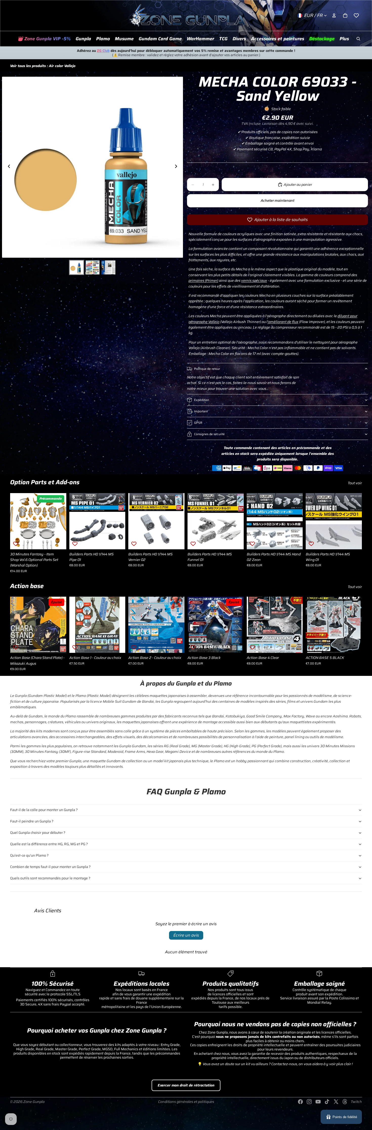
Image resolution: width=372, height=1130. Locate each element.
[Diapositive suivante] (177, 167)
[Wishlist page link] (356, 15)
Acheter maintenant (277, 200)
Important (201, 411)
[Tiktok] (327, 1102)
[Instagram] (309, 1102)
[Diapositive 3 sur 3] (108, 267)
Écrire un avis (186, 935)
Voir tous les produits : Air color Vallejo (42, 66)
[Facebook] (300, 1102)
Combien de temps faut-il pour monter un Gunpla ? (50, 867)
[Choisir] (117, 645)
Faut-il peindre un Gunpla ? (31, 821)
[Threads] (345, 1102)
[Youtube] (318, 1102)
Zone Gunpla (34, 1101)
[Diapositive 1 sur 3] (77, 267)
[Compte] (334, 15)
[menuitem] (344, 39)
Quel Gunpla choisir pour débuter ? (37, 832)
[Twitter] (336, 1102)
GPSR (198, 422)
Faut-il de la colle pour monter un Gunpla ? (44, 810)
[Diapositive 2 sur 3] (92, 267)
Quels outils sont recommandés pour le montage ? (50, 878)
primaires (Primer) (203, 280)
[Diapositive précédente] (7, 167)
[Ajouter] (58, 541)
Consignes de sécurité (209, 434)
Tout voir (355, 483)
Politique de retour (207, 368)
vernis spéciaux (254, 280)
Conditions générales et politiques (186, 1101)
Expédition (201, 399)
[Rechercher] (358, 38)
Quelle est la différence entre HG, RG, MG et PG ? (49, 844)
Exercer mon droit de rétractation (186, 1085)
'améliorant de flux (282, 322)
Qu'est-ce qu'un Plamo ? (29, 855)
